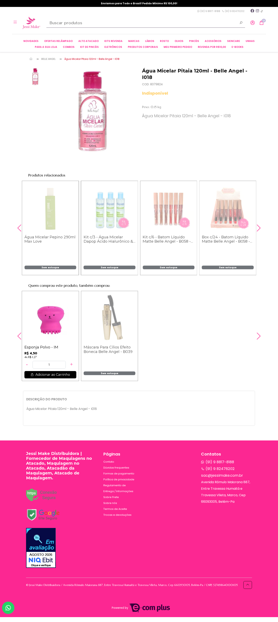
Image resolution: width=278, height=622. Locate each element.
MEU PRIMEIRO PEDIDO (178, 47)
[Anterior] (20, 228)
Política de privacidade (118, 479)
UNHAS (250, 41)
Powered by (120, 608)
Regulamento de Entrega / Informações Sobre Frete (118, 491)
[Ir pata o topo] (247, 585)
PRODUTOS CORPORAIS (143, 47)
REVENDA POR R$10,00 (212, 47)
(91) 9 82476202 (234, 11)
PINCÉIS (194, 41)
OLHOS (179, 41)
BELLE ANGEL (48, 59)
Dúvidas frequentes (116, 468)
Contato (108, 462)
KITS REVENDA (113, 41)
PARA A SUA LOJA (46, 47)
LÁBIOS (149, 41)
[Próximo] (258, 228)
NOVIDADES (30, 41)
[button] (252, 23)
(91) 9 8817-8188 (210, 11)
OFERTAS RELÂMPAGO (58, 41)
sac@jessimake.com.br (222, 475)
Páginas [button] (111, 454)
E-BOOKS (237, 47)
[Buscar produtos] (241, 23)
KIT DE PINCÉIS (89, 47)
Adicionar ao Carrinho (52, 269)
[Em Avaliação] (41, 548)
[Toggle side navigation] (15, 22)
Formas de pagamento (118, 473)
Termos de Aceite (115, 509)
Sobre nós (110, 503)
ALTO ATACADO (88, 41)
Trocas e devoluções (117, 515)
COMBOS (68, 47)
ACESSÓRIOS (213, 41)
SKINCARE (233, 41)
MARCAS (133, 41)
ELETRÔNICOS (113, 47)
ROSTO (164, 41)
